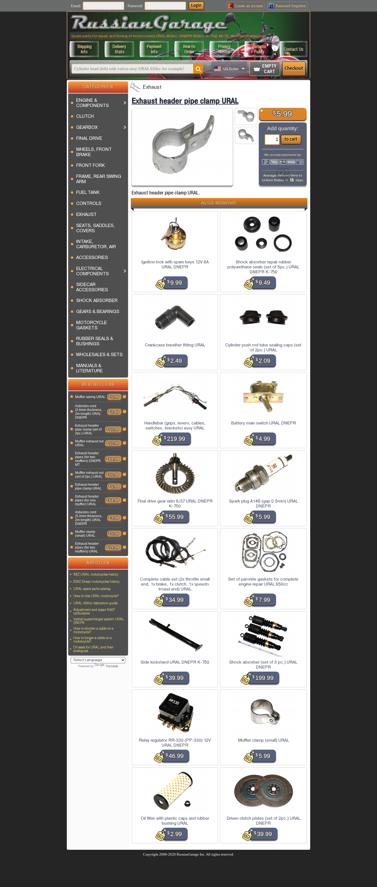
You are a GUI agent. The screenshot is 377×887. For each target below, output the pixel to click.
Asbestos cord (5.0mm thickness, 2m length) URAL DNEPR (88, 518)
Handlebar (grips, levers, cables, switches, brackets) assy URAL (175, 426)
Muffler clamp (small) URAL (85, 534)
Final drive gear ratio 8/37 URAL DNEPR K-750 (175, 504)
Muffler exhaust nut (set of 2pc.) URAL (89, 475)
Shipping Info (84, 49)
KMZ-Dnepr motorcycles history (96, 582)
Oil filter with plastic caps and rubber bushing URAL (175, 821)
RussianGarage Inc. (191, 854)
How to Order (189, 49)
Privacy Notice (224, 49)
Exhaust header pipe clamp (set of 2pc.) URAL (88, 429)
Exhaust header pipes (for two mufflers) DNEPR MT (88, 459)
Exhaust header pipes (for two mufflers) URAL (87, 547)
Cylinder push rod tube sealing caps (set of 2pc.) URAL (263, 347)
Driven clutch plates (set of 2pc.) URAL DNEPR (263, 821)
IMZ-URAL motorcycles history (95, 574)
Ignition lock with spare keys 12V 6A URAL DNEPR (175, 264)
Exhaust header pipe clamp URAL (88, 486)
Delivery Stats (119, 49)
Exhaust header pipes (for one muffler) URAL (87, 500)
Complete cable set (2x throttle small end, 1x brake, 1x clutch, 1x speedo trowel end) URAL (175, 584)
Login (196, 5)
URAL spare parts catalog (91, 589)
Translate (111, 666)
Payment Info (154, 49)
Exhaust (152, 87)
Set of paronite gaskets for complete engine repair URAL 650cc (263, 582)
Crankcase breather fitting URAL (175, 345)
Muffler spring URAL (90, 397)
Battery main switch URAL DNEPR (263, 423)
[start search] (198, 69)
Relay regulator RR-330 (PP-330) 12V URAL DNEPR (175, 743)
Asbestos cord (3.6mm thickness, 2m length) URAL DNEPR (88, 412)
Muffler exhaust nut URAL (89, 443)
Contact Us (293, 49)
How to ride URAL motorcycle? (96, 596)
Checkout (294, 68)
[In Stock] (71, 396)
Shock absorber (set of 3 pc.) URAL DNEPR (263, 665)
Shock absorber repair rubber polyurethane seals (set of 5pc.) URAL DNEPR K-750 (263, 267)
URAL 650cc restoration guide (95, 603)
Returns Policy (259, 49)
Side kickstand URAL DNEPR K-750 (175, 662)
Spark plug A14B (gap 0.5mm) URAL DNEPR (263, 504)
